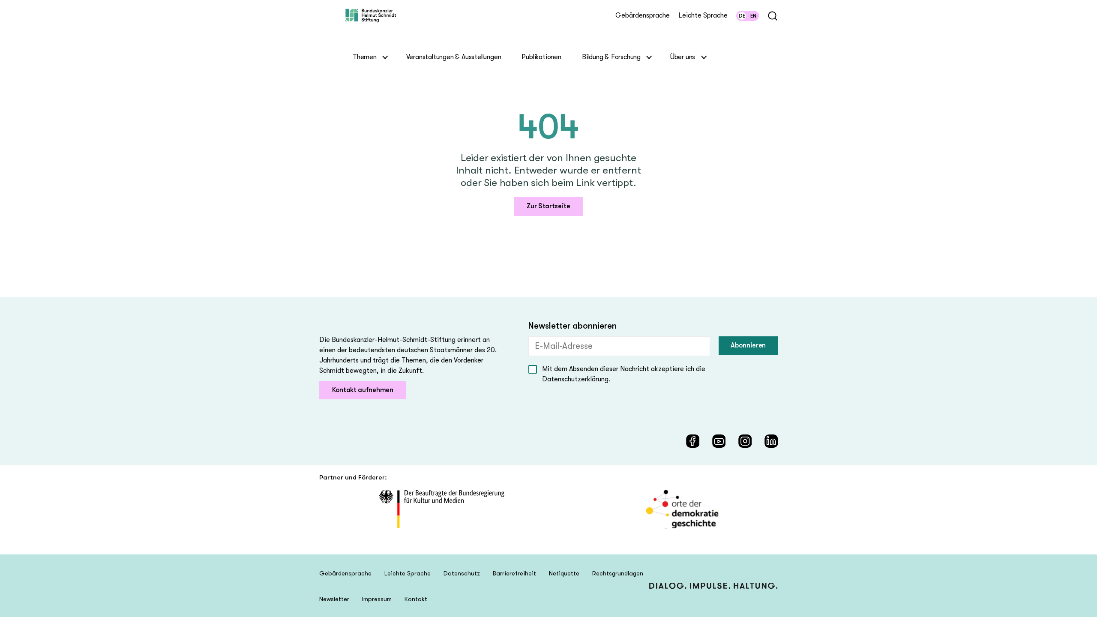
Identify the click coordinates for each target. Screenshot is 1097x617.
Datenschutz (462, 573)
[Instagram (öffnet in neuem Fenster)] (745, 441)
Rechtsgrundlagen (617, 573)
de (742, 16)
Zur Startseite (548, 206)
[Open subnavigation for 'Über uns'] (703, 57)
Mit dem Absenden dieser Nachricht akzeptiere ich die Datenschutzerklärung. (623, 374)
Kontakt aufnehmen (362, 390)
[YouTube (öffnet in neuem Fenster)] (718, 441)
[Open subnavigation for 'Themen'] (385, 57)
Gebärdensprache (642, 15)
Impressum (377, 599)
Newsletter (334, 599)
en (753, 16)
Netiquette (564, 573)
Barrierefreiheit (514, 573)
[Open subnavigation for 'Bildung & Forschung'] (649, 57)
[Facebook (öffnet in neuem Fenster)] (692, 441)
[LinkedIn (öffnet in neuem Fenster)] (771, 441)
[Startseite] (370, 23)
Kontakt (416, 599)
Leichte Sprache (703, 15)
